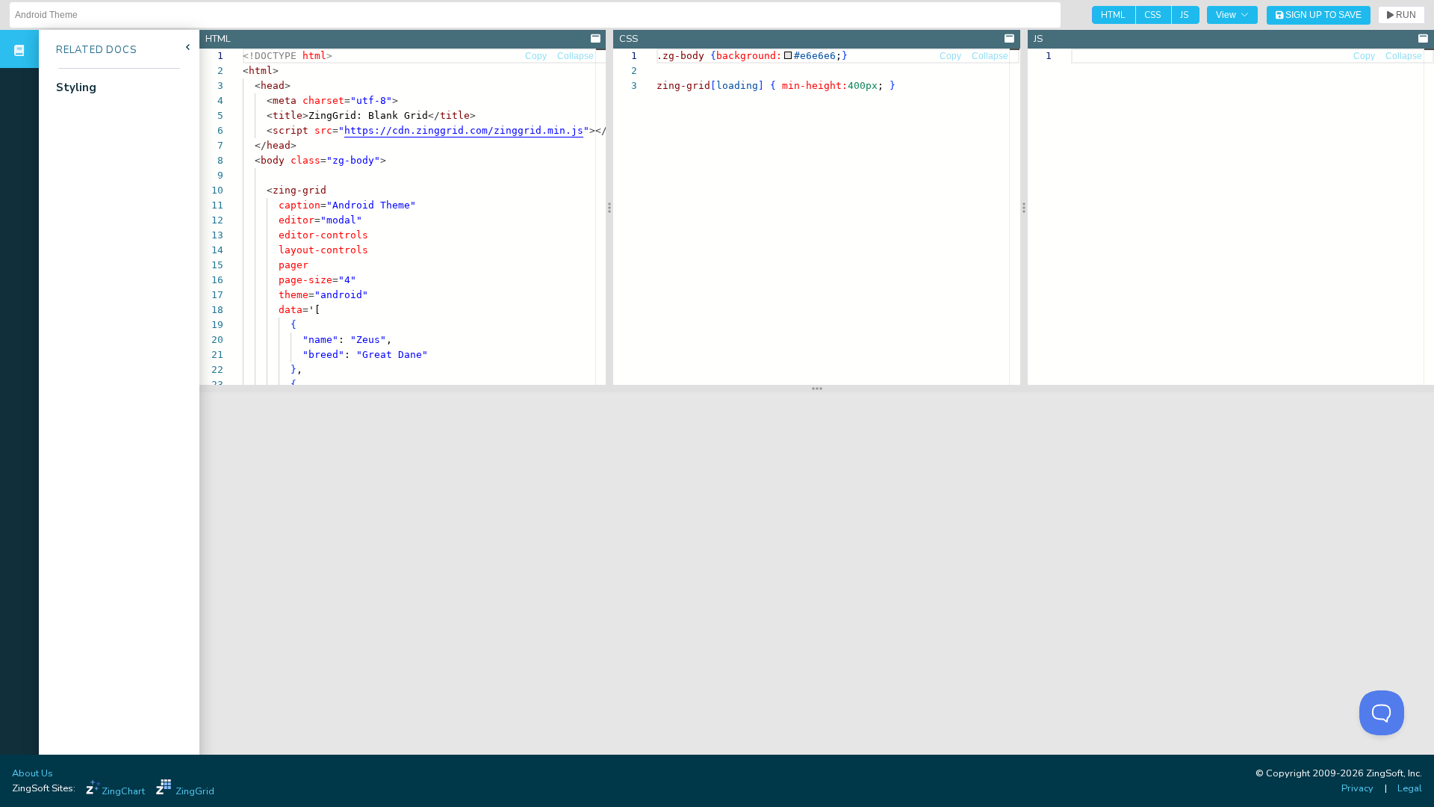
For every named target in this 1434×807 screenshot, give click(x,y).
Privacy (1357, 788)
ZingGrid (195, 791)
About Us (32, 773)
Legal (1409, 788)
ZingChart (123, 791)
